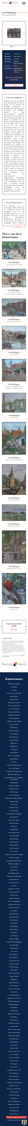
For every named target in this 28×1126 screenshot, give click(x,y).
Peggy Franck (14, 801)
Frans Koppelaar (14, 883)
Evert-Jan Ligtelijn (14, 901)
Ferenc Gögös (14, 811)
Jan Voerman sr (14, 1076)
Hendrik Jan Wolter (14, 1104)
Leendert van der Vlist (14, 1070)
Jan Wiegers (14, 1098)
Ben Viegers (14, 1064)
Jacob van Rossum (14, 989)
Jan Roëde (14, 992)
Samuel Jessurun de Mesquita (14, 854)
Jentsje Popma (14, 976)
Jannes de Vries (14, 1086)
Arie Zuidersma (14, 1111)
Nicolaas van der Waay (14, 1089)
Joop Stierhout (14, 1039)
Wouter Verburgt (14, 1058)
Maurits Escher (14, 789)
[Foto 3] (16, 46)
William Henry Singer (14, 1014)
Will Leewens (14, 895)
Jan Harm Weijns (14, 1095)
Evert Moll (14, 933)
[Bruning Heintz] (10, 3)
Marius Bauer (14, 699)
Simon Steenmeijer (14, 1036)
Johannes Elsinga (14, 786)
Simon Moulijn (14, 939)
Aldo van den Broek (14, 756)
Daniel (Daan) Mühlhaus (14, 942)
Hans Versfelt (14, 1061)
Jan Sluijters (14, 1017)
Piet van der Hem (14, 820)
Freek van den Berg (14, 706)
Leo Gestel (14, 804)
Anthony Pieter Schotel (14, 998)
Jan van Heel (14, 817)
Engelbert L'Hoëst (14, 889)
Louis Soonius (14, 1026)
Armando (14, 690)
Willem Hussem (14, 842)
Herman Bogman (14, 731)
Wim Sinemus (14, 1011)
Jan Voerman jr (14, 1073)
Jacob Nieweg (14, 954)
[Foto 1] (13, 46)
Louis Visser (14, 1067)
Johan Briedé (14, 753)
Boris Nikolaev (14, 958)
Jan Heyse (14, 826)
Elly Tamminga (14, 1042)
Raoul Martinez (14, 917)
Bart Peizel (14, 970)
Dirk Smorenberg (14, 1023)
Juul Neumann (14, 948)
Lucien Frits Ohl (14, 961)
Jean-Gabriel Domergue (14, 765)
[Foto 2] (15, 46)
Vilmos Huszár (14, 845)
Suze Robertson (14, 983)
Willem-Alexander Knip (14, 876)
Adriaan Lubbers (14, 908)
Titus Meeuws (14, 920)
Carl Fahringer (14, 792)
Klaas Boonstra (14, 737)
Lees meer (19, 226)
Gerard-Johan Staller (14, 1033)
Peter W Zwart (14, 1114)
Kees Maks (14, 911)
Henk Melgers (14, 926)
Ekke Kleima (14, 870)
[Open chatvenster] (24, 1122)
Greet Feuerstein (14, 795)
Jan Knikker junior (14, 873)
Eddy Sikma (14, 1008)
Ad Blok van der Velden (14, 721)
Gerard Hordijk (14, 836)
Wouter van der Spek (14, 1029)
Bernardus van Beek (14, 703)
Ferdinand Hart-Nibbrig (14, 814)
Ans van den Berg (14, 709)
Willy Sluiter (14, 1020)
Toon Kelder (14, 867)
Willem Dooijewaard (14, 774)
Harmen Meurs (14, 929)
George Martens (14, 914)
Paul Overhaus (14, 967)
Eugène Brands (14, 740)
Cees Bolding (14, 734)
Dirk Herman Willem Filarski (14, 798)
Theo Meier (14, 923)
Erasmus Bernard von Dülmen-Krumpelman (14, 778)
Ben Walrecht (14, 1092)
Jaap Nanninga (14, 945)
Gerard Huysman (14, 848)
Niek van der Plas (14, 973)
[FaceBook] (16, 630)
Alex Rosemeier (14, 986)
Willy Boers (14, 728)
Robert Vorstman (14, 1079)
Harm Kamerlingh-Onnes (14, 861)
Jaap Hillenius (14, 829)
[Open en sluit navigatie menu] (24, 3)
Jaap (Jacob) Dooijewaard (14, 771)
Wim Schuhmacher (14, 1001)
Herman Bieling (14, 718)
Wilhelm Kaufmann (14, 864)
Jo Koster (14, 886)
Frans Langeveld (14, 892)
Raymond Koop (14, 879)
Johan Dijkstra (14, 759)
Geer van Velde (14, 1054)
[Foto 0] (11, 46)
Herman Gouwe (14, 808)
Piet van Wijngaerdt (14, 1101)
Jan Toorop (14, 1045)
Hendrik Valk (14, 1048)
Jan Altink (14, 687)
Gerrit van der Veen (14, 1051)
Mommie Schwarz (14, 1004)
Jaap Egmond (14, 783)
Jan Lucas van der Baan (14, 693)
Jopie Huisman (14, 839)
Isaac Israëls (14, 851)
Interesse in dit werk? (14, 85)
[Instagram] (12, 630)
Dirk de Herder (14, 823)
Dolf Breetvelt (14, 746)
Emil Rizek (14, 979)
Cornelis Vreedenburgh (14, 1083)
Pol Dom (14, 762)
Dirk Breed (14, 743)
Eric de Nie (14, 951)
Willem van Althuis (14, 684)
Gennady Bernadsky (14, 715)
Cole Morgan (14, 936)
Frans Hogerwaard (14, 833)
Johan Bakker (14, 696)
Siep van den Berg (14, 712)
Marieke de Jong (14, 858)
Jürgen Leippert (14, 898)
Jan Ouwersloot (14, 964)
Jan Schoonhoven (14, 995)
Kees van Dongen (14, 768)
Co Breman (14, 749)
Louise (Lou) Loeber (14, 904)
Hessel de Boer (14, 724)
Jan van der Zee (14, 1108)
